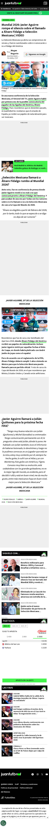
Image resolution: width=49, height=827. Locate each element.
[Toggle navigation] (2, 3)
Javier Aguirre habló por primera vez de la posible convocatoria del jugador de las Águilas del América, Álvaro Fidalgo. (24, 103)
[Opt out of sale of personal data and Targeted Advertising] (3, 823)
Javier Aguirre (31, 499)
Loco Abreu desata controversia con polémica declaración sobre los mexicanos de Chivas (28, 724)
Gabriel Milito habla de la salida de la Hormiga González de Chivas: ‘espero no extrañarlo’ (28, 698)
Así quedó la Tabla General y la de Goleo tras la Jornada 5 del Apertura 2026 (28, 737)
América (20, 499)
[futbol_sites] (8, 797)
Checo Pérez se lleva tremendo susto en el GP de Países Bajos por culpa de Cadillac (28, 751)
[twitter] (42, 774)
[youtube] (46, 774)
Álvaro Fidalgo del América (34, 341)
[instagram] (37, 774)
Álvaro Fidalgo (9, 499)
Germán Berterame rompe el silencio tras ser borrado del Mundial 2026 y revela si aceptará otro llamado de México (34, 582)
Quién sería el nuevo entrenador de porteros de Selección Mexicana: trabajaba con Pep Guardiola (33, 610)
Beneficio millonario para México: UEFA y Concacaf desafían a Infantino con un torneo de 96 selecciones (33, 566)
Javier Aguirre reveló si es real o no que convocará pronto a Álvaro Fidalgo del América (23, 194)
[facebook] (32, 774)
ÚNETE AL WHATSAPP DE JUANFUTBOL (22, 13)
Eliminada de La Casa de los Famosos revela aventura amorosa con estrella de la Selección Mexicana (33, 595)
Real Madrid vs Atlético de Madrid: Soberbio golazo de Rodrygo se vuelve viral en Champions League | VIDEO (30, 167)
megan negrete (14, 52)
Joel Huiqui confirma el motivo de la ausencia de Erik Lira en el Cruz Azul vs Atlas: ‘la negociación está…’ (29, 711)
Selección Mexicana (15, 502)
